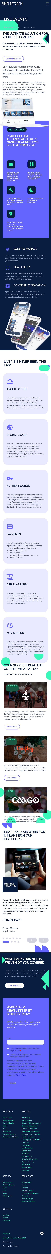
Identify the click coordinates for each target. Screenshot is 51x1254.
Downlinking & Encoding (30, 1131)
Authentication (27, 1120)
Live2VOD (25, 1142)
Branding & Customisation (31, 1123)
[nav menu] (47, 4)
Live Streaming (27, 1148)
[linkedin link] (42, 1233)
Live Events (7, 1131)
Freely (5, 1126)
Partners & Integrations (30, 1193)
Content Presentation (29, 1128)
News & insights (27, 1190)
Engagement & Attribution (31, 1134)
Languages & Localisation (31, 1140)
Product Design (27, 1199)
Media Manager (8, 1120)
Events (24, 1185)
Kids (4, 1190)
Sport (5, 1187)
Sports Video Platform (11, 1137)
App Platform (7, 1117)
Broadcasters (7, 1182)
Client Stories (26, 1182)
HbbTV (5, 1128)
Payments (25, 1153)
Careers (6, 1218)
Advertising (26, 1117)
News (5, 1193)
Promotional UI (27, 1156)
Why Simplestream (28, 1201)
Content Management (30, 1126)
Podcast (25, 1196)
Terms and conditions (11, 1246)
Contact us (7, 1220)
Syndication (26, 1164)
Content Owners (9, 1185)
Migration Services (9, 1134)
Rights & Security (28, 1162)
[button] (32, 940)
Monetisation (26, 1151)
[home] (12, 3)
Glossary (25, 1187)
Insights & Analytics (29, 1137)
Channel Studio (8, 1123)
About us (6, 1215)
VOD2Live (25, 1170)
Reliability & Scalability (30, 1159)
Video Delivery (27, 1167)
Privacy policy (8, 1242)
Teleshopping (7, 1196)
